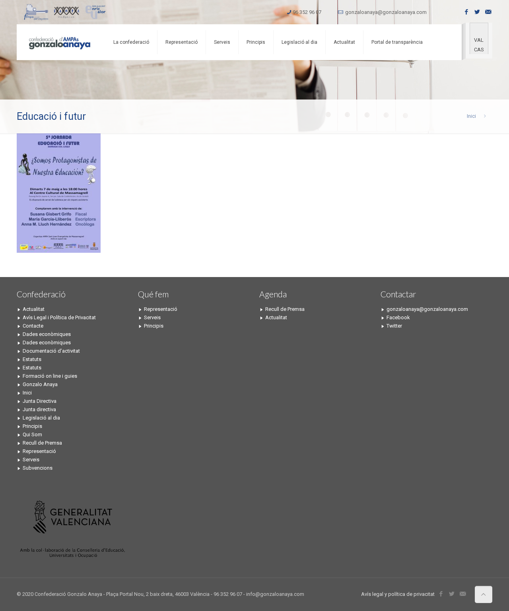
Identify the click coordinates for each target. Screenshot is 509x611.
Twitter (394, 326)
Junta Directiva (39, 401)
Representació (39, 451)
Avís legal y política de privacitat (398, 594)
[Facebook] (466, 12)
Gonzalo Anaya (40, 384)
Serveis (31, 460)
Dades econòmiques (47, 334)
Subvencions (37, 468)
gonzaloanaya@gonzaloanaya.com (386, 12)
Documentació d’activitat (51, 351)
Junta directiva (39, 409)
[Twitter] (477, 12)
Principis (32, 426)
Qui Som (32, 434)
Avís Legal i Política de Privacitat (59, 317)
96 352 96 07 (307, 12)
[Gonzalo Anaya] (59, 42)
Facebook (398, 317)
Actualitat (34, 309)
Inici (471, 116)
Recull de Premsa (42, 443)
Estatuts (32, 359)
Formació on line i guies (50, 376)
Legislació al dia (41, 418)
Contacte (33, 326)
